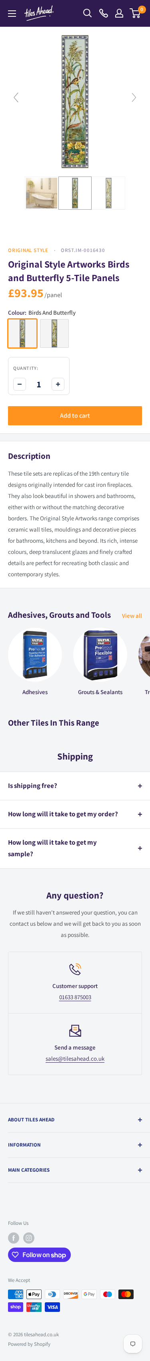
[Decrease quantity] (19, 384)
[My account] (119, 13)
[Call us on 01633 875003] (103, 13)
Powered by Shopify (29, 1344)
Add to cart (75, 415)
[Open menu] (12, 13)
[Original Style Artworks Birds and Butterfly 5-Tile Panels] (41, 193)
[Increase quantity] (58, 384)
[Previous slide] (16, 97)
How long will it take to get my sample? (52, 848)
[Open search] (87, 13)
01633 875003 (75, 997)
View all (132, 615)
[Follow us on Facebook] (13, 1238)
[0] (135, 13)
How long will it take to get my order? (63, 813)
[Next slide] (134, 97)
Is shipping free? (32, 785)
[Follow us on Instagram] (28, 1238)
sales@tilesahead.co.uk (75, 1058)
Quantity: (25, 368)
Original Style (28, 250)
